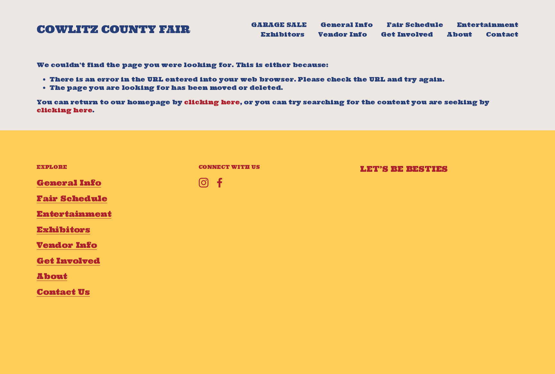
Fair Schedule (415, 25)
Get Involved (407, 34)
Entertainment (487, 25)
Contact (502, 34)
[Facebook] (220, 183)
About (459, 34)
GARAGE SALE (279, 25)
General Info (347, 25)
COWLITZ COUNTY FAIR (113, 29)
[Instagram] (203, 183)
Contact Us (63, 292)
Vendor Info (342, 34)
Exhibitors (282, 34)
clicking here (212, 102)
